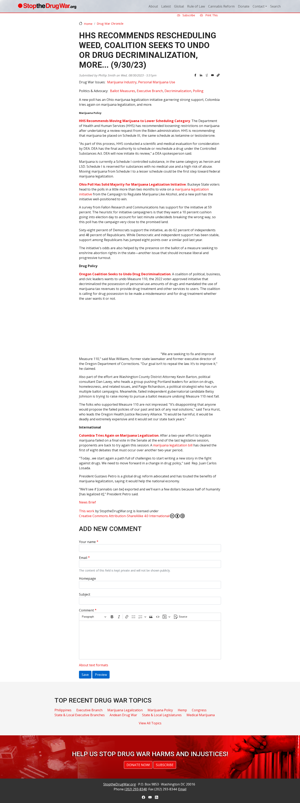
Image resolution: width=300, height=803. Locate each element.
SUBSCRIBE (164, 765)
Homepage (87, 578)
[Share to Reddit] (207, 75)
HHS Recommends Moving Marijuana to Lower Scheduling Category (134, 121)
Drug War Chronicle (110, 23)
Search (275, 6)
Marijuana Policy (160, 710)
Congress (199, 710)
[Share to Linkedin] (201, 75)
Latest (166, 6)
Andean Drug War (123, 715)
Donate (243, 6)
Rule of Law (196, 6)
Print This (211, 15)
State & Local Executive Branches (79, 715)
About (153, 6)
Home (88, 24)
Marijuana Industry (122, 82)
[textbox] (150, 640)
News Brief (87, 502)
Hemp (182, 710)
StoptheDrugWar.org (119, 784)
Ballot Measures (122, 91)
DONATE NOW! (138, 765)
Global (179, 6)
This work (86, 511)
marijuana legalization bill (172, 445)
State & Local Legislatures (162, 715)
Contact (258, 6)
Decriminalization (177, 91)
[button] (218, 75)
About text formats (93, 665)
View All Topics (150, 723)
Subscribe (188, 15)
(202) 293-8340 (135, 789)
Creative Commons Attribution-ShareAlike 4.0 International (124, 516)
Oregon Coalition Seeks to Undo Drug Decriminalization (125, 274)
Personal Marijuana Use (156, 82)
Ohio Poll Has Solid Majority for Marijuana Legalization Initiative (132, 184)
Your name (87, 542)
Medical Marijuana (201, 715)
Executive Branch (150, 91)
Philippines (62, 710)
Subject (84, 594)
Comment (86, 610)
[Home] (47, 6)
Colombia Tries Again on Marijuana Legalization (119, 435)
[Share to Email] (212, 75)
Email (83, 557)
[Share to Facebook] (195, 75)
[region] (120, 329)
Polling (198, 91)
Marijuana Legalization (125, 710)
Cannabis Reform (221, 6)
